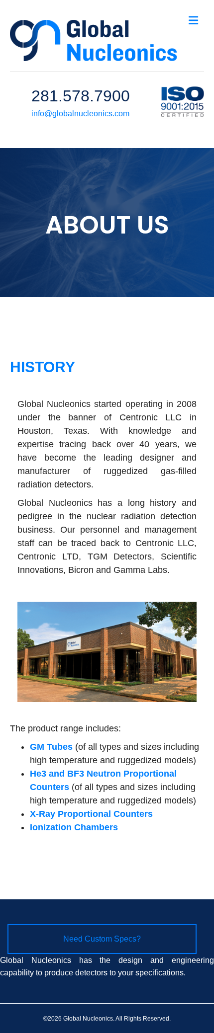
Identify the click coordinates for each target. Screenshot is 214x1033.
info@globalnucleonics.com (80, 113)
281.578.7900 (80, 96)
